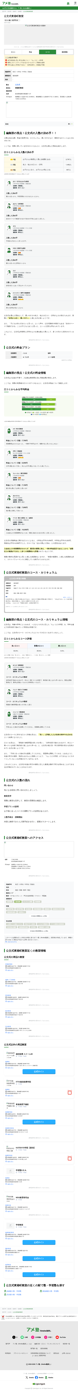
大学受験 (38, 1337)
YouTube (63, 1337)
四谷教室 (8, 995)
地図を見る (10, 970)
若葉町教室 (8, 964)
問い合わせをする (11, 942)
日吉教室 (8, 1026)
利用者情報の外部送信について (41, 1353)
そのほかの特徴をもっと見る (39, 916)
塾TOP (4, 11)
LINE (26, 1337)
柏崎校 (7, 1062)
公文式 (17, 84)
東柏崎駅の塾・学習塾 (50, 1291)
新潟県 (9, 11)
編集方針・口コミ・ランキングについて (47, 1344)
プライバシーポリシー (21, 1353)
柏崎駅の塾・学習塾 (14, 1291)
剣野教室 (8, 1265)
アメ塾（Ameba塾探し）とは (22, 1344)
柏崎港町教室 (9, 1232)
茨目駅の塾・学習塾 (14, 1295)
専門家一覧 (34, 1348)
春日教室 (8, 1011)
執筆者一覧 (66, 1344)
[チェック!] (70, 1093)
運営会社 (56, 1353)
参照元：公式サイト (67, 597)
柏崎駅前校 (8, 1112)
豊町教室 (8, 1248)
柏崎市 (14, 11)
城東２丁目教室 (10, 980)
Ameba (31, 1377)
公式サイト (39, 1071)
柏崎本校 (8, 1205)
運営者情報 (44, 1348)
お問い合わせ (66, 1353)
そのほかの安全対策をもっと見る (39, 931)
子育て (50, 1337)
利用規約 (8, 1353)
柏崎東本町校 (9, 1128)
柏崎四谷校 (8, 1155)
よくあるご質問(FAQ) (39, 1355)
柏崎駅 (20, 11)
